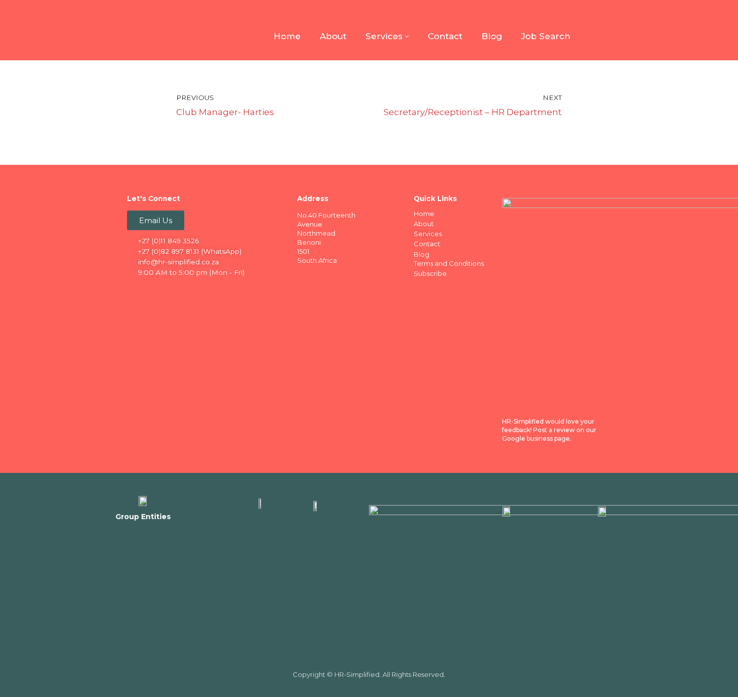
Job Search (545, 36)
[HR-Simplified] (143, 30)
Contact (445, 36)
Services (428, 234)
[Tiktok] (213, 289)
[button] (407, 36)
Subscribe (430, 273)
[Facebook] (135, 289)
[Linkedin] (155, 289)
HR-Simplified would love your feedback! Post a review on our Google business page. (549, 430)
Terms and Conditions (449, 263)
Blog (491, 36)
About (333, 36)
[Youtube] (194, 289)
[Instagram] (174, 289)
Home (287, 36)
